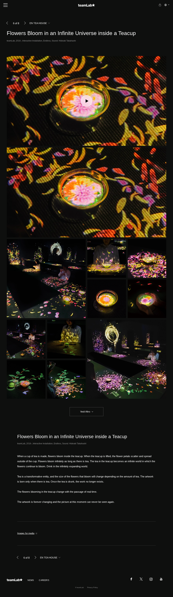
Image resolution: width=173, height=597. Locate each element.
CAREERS (44, 580)
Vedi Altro (85, 411)
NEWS (31, 580)
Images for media (25, 533)
